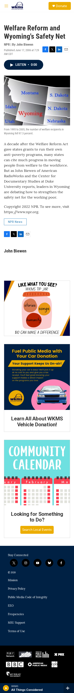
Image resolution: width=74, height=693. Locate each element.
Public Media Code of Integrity (27, 597)
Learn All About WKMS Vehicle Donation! (37, 421)
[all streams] (69, 688)
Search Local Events (37, 529)
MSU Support (16, 622)
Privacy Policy (16, 588)
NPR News (15, 221)
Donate (61, 6)
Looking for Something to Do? (37, 517)
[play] (6, 688)
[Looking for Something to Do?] (37, 472)
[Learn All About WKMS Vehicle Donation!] (37, 377)
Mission (13, 580)
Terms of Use (16, 631)
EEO (11, 605)
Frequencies (16, 614)
